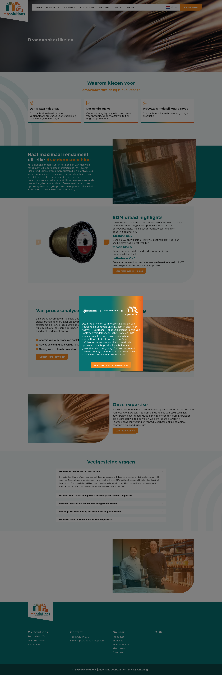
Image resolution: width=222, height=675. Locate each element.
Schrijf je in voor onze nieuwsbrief (111, 365)
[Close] (140, 299)
